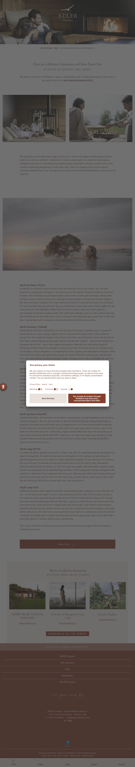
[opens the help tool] (3, 387)
